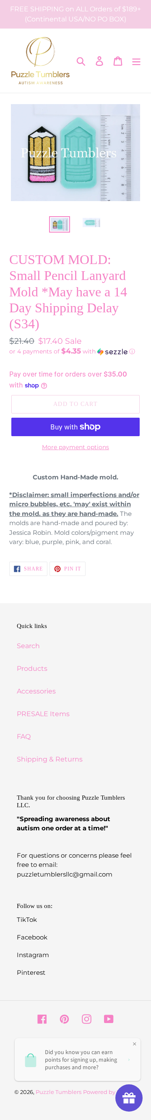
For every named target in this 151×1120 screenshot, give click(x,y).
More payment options (75, 447)
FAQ (24, 737)
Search (28, 646)
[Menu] (136, 60)
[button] (75, 351)
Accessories (36, 691)
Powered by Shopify (110, 1092)
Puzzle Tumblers (58, 1092)
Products (32, 669)
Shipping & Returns (50, 759)
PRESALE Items (43, 714)
